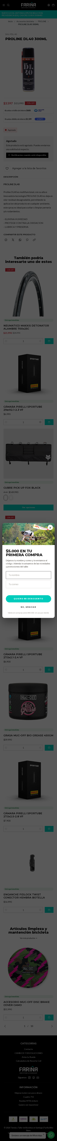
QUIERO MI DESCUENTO (28, 599)
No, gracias (28, 607)
